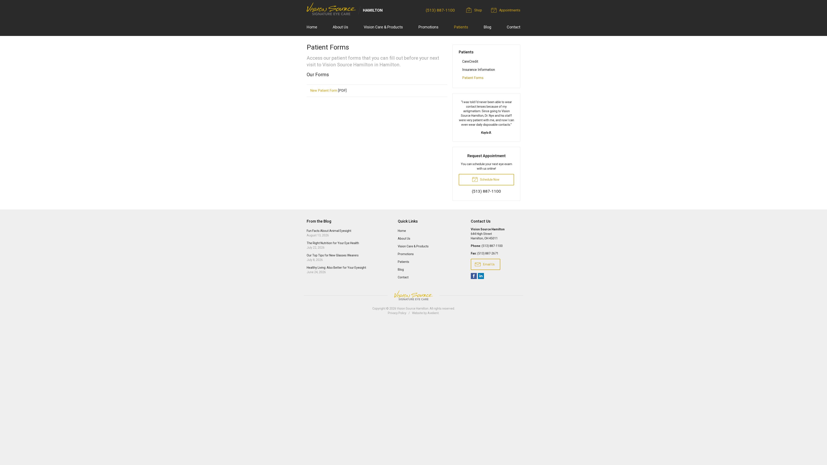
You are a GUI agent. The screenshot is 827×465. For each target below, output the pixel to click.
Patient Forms (472, 78)
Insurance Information (478, 70)
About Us (340, 27)
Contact (513, 27)
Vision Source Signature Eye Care (413, 295)
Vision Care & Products (383, 27)
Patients (461, 27)
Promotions (428, 27)
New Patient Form (323, 90)
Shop (477, 10)
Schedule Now (489, 179)
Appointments (509, 10)
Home (312, 27)
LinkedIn (481, 276)
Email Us (488, 264)
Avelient (433, 313)
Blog (487, 27)
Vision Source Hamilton (412, 308)
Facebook (474, 276)
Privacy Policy (397, 313)
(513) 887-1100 (440, 10)
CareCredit (470, 61)
